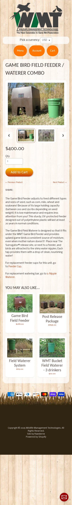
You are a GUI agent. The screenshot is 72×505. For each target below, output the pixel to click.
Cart (52, 50)
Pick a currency (29, 40)
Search (36, 403)
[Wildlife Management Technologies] (36, 31)
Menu (20, 50)
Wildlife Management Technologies (43, 428)
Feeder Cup (15, 266)
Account (36, 50)
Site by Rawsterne (36, 434)
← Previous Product (14, 182)
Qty (7, 156)
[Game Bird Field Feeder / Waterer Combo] (26, 135)
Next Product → (60, 182)
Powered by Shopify (36, 437)
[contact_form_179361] (64, 497)
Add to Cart (19, 172)
